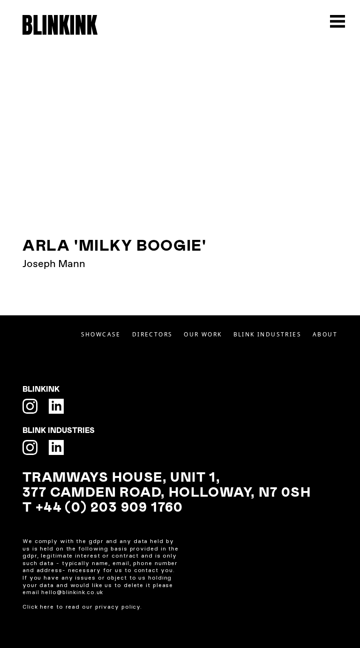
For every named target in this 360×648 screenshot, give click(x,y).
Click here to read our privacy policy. (82, 606)
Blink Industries (267, 334)
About (325, 334)
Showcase (101, 334)
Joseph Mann (53, 264)
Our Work (203, 334)
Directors (152, 334)
